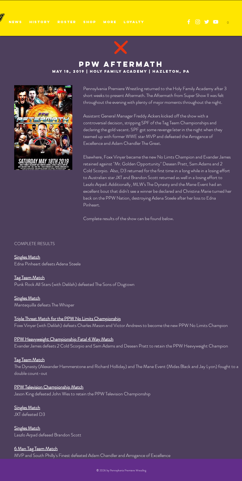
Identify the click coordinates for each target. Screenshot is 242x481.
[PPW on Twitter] (206, 22)
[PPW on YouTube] (215, 22)
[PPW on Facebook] (189, 22)
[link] (228, 21)
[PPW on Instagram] (197, 22)
